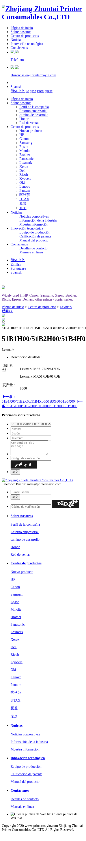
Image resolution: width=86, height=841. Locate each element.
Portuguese (44, 91)
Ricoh (23, 174)
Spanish (17, 87)
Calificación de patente (35, 236)
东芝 (22, 208)
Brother (24, 154)
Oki (22, 182)
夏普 (22, 203)
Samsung (25, 143)
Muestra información (33, 224)
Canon (24, 139)
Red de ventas (29, 123)
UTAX (24, 199)
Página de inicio (22, 28)
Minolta (24, 150)
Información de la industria (38, 220)
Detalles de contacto (33, 248)
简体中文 (18, 91)
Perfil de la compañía (34, 107)
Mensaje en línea (31, 252)
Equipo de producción (34, 232)
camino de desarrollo (33, 115)
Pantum (24, 190)
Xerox (23, 166)
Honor (23, 119)
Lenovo (24, 186)
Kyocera (25, 178)
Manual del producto (33, 240)
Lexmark (25, 162)
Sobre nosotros (21, 32)
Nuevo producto (30, 131)
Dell (22, 170)
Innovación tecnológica (27, 44)
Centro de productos (25, 36)
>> (7, 311)
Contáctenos (19, 48)
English (31, 91)
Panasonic (26, 158)
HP (21, 135)
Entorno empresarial (33, 111)
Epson (23, 147)
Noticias (16, 40)
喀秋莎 (24, 195)
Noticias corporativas (34, 216)
